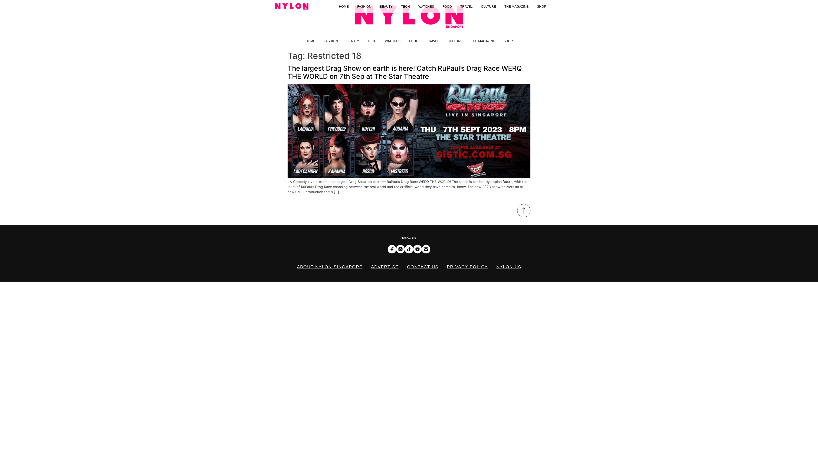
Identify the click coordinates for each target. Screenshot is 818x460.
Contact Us (422, 266)
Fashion (331, 41)
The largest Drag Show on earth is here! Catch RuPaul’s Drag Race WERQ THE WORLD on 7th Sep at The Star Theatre (405, 72)
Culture (455, 41)
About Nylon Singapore (330, 266)
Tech (372, 41)
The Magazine (483, 41)
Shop (508, 41)
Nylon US (508, 266)
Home (310, 41)
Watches (392, 41)
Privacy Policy (467, 266)
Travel (433, 41)
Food (413, 41)
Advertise (385, 266)
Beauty (352, 41)
